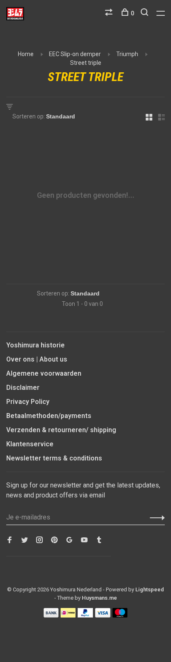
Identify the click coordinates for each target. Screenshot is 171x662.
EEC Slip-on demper (75, 54)
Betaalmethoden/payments (48, 416)
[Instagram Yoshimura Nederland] (39, 540)
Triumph (127, 54)
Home (26, 54)
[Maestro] (120, 615)
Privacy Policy (27, 402)
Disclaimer (22, 387)
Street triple (85, 62)
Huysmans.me (99, 598)
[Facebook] (9, 540)
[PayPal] (85, 615)
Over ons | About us (36, 359)
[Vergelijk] (110, 13)
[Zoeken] (145, 13)
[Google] (69, 540)
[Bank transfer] (51, 615)
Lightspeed (149, 589)
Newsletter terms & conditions (54, 458)
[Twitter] (24, 540)
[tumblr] (99, 540)
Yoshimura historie (35, 345)
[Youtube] (84, 540)
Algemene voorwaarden (43, 373)
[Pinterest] (54, 540)
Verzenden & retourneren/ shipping (61, 430)
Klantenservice (30, 444)
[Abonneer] (155, 517)
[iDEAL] (68, 615)
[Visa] (102, 615)
